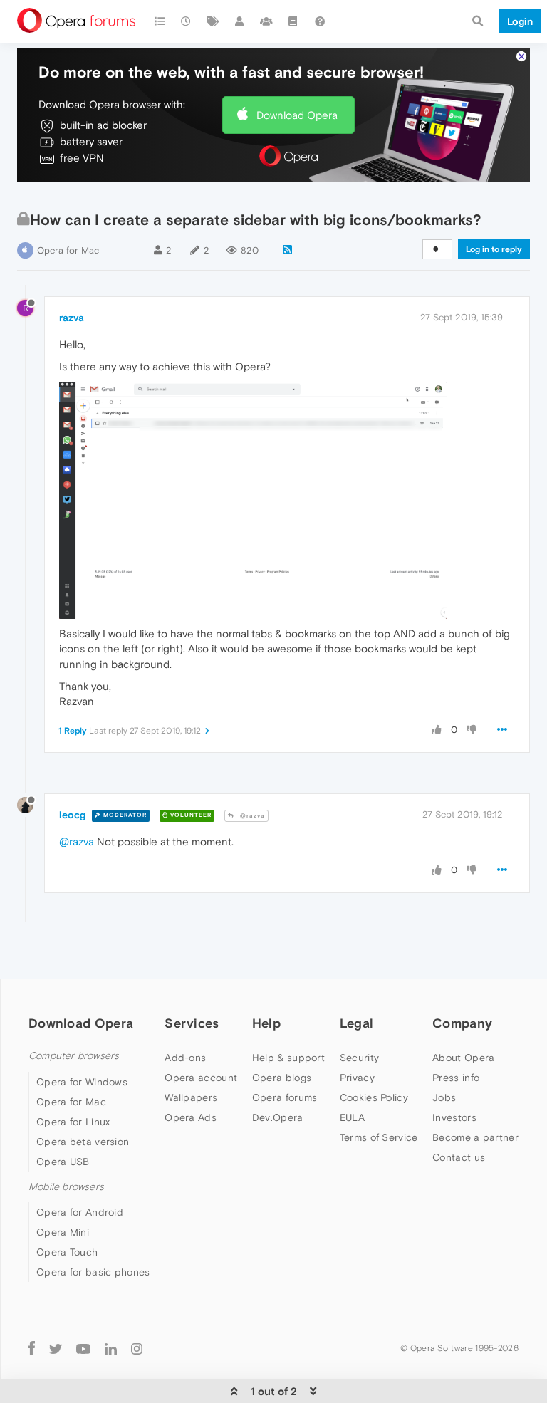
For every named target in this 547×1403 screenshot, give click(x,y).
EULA (352, 1117)
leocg (72, 814)
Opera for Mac (68, 250)
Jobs (444, 1097)
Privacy (357, 1077)
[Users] (240, 21)
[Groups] (266, 21)
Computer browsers (73, 1056)
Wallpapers (191, 1097)
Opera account (201, 1077)
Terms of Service (379, 1137)
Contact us (458, 1157)
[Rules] (293, 21)
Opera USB (63, 1161)
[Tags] (212, 21)
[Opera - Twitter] (55, 1348)
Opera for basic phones (93, 1272)
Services (192, 1023)
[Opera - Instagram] (137, 1348)
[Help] (319, 21)
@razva (251, 816)
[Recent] (186, 21)
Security (359, 1057)
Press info (455, 1077)
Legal (357, 1023)
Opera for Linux (73, 1121)
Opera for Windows (81, 1082)
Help (266, 1023)
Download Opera (297, 115)
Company (462, 1023)
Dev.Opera (277, 1117)
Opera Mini (62, 1232)
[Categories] (159, 21)
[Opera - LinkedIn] (111, 1348)
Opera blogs (281, 1077)
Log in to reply (494, 249)
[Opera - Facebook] (31, 1348)
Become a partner (475, 1137)
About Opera (463, 1057)
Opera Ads (191, 1117)
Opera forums (285, 1097)
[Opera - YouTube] (83, 1348)
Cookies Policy (374, 1097)
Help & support (288, 1057)
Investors (454, 1117)
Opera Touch (67, 1252)
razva (71, 317)
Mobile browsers (66, 1187)
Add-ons (185, 1057)
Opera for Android (79, 1212)
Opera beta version (82, 1141)
